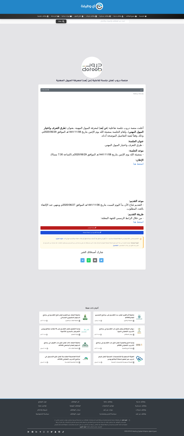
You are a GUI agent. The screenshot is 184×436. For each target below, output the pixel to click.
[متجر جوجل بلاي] (28, 432)
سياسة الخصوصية (42, 414)
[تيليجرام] (40, 432)
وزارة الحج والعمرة (127, 348)
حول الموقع (42, 402)
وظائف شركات (141, 410)
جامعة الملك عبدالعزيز (71, 320)
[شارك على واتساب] (89, 260)
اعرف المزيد (59, 239)
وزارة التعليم (74, 334)
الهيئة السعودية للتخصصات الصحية (121, 362)
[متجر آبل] (32, 432)
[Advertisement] (92, 41)
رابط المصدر (91, 228)
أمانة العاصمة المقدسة (71, 362)
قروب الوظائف (75, 414)
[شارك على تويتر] (101, 260)
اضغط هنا (138, 163)
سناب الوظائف (75, 410)
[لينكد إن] (36, 432)
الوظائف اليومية (75, 406)
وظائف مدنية (140, 402)
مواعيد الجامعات (108, 406)
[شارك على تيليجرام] (82, 260)
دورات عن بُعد (108, 410)
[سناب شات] (55, 432)
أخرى (141, 90)
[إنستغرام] (47, 432)
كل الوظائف (75, 402)
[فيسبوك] (59, 432)
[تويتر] (51, 432)
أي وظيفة (135, 431)
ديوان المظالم (128, 334)
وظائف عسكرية (140, 406)
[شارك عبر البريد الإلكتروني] (95, 260)
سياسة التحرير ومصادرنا (108, 414)
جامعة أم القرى (128, 320)
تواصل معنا (42, 406)
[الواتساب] (44, 432)
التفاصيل (115, 245)
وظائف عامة (108, 402)
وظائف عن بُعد (141, 414)
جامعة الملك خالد (73, 348)
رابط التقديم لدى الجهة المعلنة (91, 232)
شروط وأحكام (42, 410)
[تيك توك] (63, 432)
